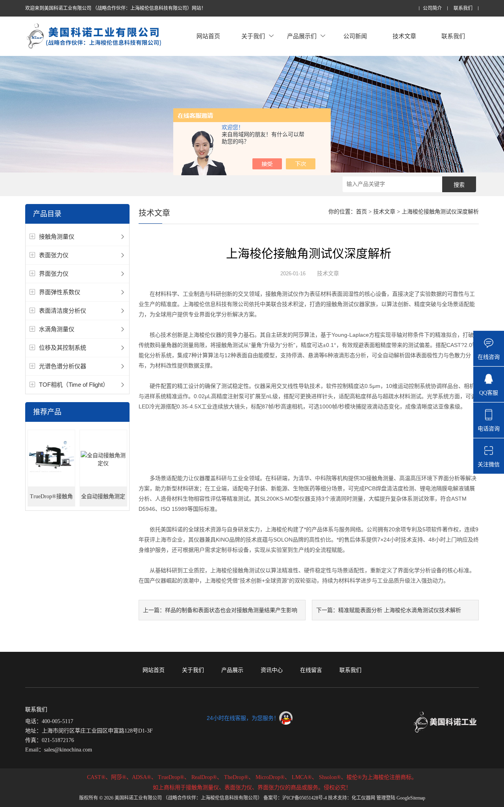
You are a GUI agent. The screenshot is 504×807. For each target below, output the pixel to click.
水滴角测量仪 (56, 329)
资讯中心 (272, 670)
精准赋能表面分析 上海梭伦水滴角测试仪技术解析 (399, 610)
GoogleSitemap (411, 798)
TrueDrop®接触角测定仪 (51, 499)
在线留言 (311, 670)
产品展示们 (302, 36)
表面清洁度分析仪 (62, 310)
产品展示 (232, 670)
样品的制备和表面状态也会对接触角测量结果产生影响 (231, 610)
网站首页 (208, 36)
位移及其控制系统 (62, 347)
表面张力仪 (54, 255)
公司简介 (432, 8)
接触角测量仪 (56, 236)
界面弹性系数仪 (59, 292)
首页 (361, 212)
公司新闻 (355, 36)
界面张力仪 (54, 273)
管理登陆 (385, 798)
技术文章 (404, 36)
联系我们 (463, 8)
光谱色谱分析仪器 (62, 366)
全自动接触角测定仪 (103, 499)
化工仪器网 (363, 798)
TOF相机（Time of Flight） (74, 384)
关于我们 (253, 36)
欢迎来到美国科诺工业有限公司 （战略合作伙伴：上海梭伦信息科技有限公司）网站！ (115, 8)
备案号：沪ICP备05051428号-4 (295, 798)
